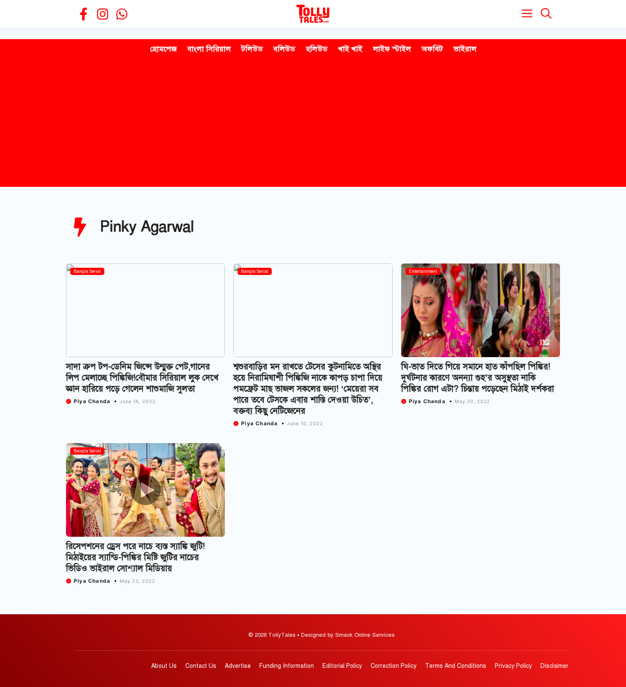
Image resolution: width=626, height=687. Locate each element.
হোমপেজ (163, 49)
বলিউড (284, 49)
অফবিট (432, 49)
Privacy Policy (513, 666)
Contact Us (200, 666)
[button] (546, 14)
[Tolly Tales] (313, 14)
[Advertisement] (313, 123)
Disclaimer (554, 666)
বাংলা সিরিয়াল (209, 49)
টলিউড (252, 49)
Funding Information (286, 666)
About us (164, 666)
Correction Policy (393, 666)
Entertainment (423, 271)
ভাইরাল (465, 49)
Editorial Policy (342, 666)
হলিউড (316, 49)
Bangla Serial (87, 271)
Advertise (238, 666)
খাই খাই (350, 49)
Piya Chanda (92, 401)
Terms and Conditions (455, 666)
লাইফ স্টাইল (392, 49)
